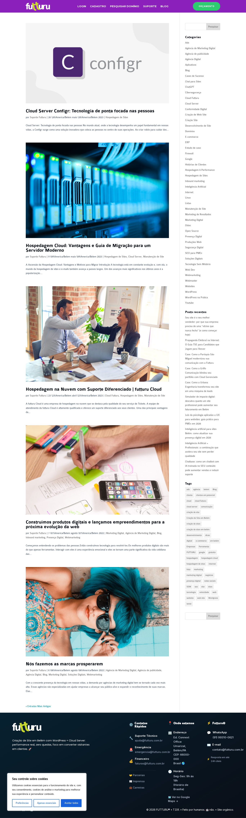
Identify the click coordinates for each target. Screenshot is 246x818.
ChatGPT (189, 87)
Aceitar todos (71, 803)
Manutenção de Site (153, 256)
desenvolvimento (194, 535)
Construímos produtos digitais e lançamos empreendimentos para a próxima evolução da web (95, 524)
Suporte (149, 6)
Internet (189, 192)
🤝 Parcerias (137, 775)
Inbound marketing (35, 537)
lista (188, 569)
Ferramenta (204, 546)
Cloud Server (135, 256)
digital (189, 541)
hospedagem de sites (196, 564)
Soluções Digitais (76, 674)
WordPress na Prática (196, 297)
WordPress (191, 292)
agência (196, 489)
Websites (190, 286)
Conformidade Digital (196, 109)
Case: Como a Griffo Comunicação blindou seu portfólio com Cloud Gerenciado (201, 372)
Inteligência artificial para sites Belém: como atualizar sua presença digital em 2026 (200, 433)
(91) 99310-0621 (223, 737)
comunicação (206, 507)
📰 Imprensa (137, 781)
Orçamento (206, 6)
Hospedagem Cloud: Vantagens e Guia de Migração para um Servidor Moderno (88, 248)
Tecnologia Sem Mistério (198, 264)
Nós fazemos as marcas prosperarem (64, 664)
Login (81, 6)
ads (188, 489)
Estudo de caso (193, 148)
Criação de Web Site (195, 114)
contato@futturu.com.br (228, 749)
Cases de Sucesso (194, 76)
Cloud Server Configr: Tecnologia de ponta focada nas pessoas (90, 111)
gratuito (212, 552)
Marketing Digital (115, 533)
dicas (207, 535)
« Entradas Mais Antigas (38, 706)
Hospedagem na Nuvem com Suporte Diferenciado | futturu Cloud (94, 389)
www (189, 604)
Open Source (192, 231)
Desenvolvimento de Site (198, 125)
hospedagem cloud (209, 558)
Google (188, 159)
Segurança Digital (194, 247)
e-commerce (201, 541)
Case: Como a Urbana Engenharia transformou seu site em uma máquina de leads (202, 386)
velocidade (204, 592)
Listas (188, 203)
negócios (209, 575)
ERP (187, 142)
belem (206, 489)
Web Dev (190, 269)
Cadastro (98, 6)
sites (210, 587)
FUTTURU (191, 552)
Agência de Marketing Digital (140, 533)
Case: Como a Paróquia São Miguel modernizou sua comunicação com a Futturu (199, 358)
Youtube (189, 302)
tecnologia (191, 592)
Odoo (188, 225)
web (214, 592)
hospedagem (192, 558)
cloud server (192, 507)
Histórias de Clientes (195, 164)
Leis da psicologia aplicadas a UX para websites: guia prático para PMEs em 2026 (202, 419)
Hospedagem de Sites (117, 117)
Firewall (189, 153)
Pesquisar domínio (124, 6)
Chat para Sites (193, 81)
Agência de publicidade (149, 670)
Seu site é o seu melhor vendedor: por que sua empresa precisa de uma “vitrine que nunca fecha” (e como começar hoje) (201, 326)
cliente (190, 495)
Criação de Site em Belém (198, 518)
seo (196, 587)
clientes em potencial (205, 495)
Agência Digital (33, 674)
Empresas (191, 546)
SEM (189, 587)
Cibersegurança (193, 92)
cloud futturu (200, 501)
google (202, 552)
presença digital (194, 581)
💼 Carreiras (136, 787)
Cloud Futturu (112, 395)
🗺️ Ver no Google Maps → (179, 799)
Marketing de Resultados (198, 214)
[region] (46, 792)
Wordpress (213, 598)
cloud (189, 501)
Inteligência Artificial (195, 186)
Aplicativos (190, 64)
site (203, 587)
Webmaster (191, 280)
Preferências (22, 803)
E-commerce (191, 137)
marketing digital (194, 575)
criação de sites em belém (198, 529)
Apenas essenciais (46, 803)
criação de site (193, 512)
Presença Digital (55, 537)
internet (212, 564)
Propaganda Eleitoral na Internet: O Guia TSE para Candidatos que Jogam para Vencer (202, 344)
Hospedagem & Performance (200, 170)
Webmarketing (72, 537)
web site (201, 598)
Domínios (190, 131)
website (190, 598)
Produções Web (193, 242)
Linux (188, 197)
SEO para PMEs (193, 253)
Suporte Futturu (38, 117)
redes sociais (210, 581)
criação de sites (193, 524)
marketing (198, 569)
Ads (187, 42)
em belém (214, 541)
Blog (164, 6)
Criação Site (191, 120)
